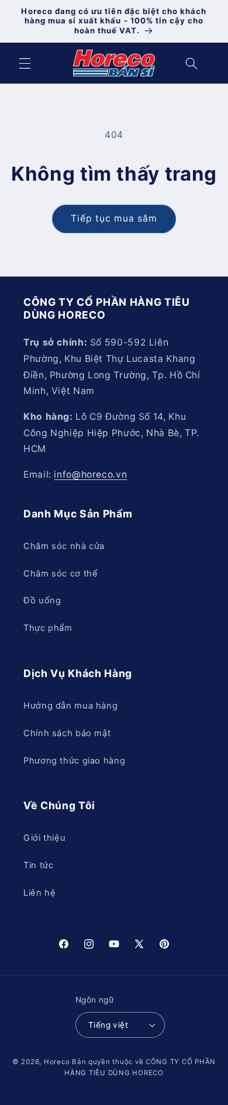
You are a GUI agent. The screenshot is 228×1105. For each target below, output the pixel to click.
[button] (24, 63)
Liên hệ (39, 893)
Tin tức (38, 865)
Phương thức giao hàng (74, 760)
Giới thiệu (44, 838)
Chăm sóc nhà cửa (64, 546)
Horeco (57, 1062)
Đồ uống (42, 600)
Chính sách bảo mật (66, 733)
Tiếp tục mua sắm (114, 218)
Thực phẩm (47, 628)
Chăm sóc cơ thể (60, 573)
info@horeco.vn (90, 474)
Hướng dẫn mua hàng (70, 705)
